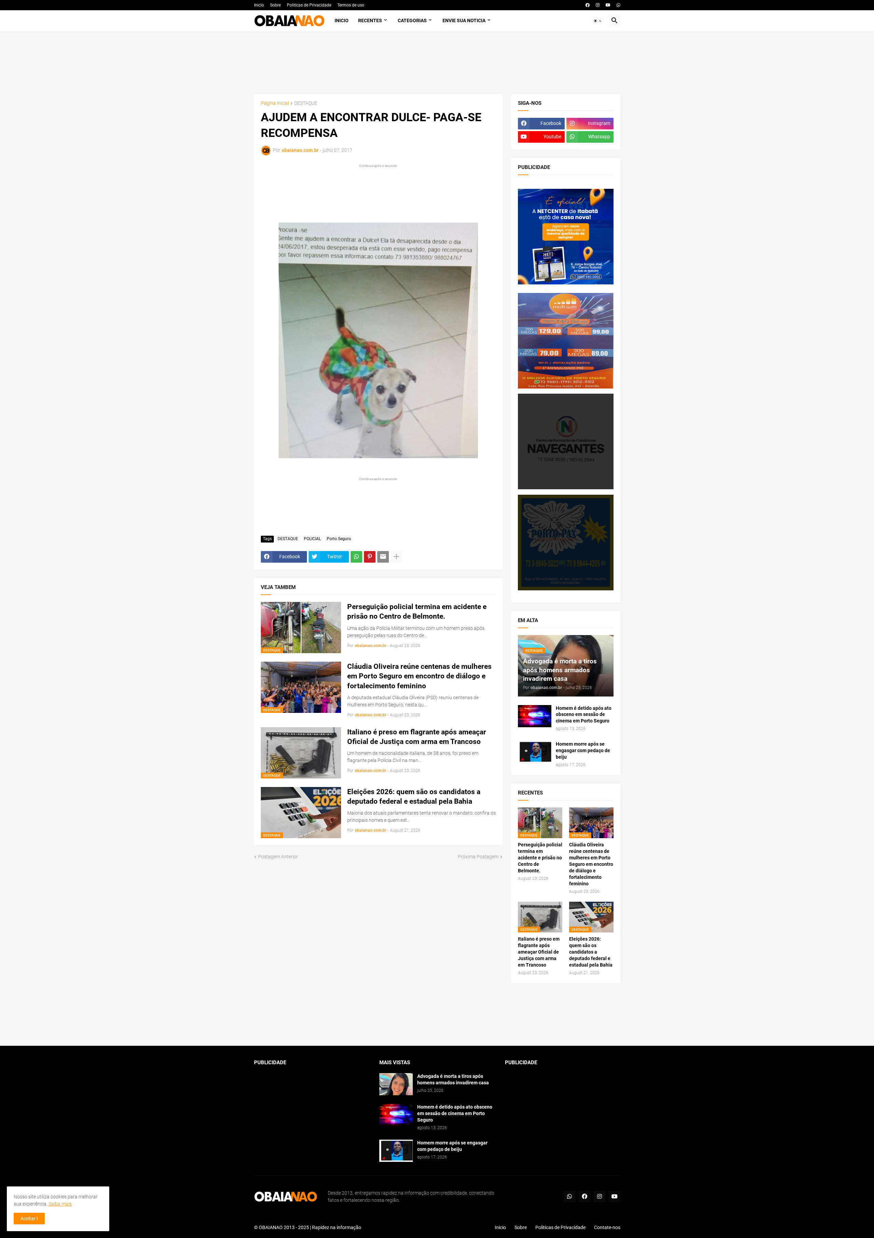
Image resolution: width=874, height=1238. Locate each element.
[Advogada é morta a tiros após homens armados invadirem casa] (396, 1084)
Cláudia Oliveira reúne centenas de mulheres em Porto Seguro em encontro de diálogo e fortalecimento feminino (419, 676)
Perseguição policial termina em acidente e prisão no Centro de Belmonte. (417, 611)
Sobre (275, 5)
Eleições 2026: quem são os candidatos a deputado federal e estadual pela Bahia (413, 796)
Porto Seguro (339, 538)
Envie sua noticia (463, 20)
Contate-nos (607, 1227)
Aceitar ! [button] (29, 1218)
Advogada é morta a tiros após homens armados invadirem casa (453, 1079)
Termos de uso (350, 5)
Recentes (370, 20)
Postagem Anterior (278, 856)
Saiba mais (60, 1204)
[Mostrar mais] (396, 557)
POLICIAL (312, 538)
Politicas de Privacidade (309, 5)
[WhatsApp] (356, 557)
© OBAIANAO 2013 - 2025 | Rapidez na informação (307, 1227)
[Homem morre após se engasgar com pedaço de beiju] (534, 752)
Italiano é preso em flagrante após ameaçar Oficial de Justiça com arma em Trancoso (416, 737)
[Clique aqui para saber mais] (437, 1014)
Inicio (259, 5)
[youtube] (608, 5)
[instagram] (598, 5)
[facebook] (588, 5)
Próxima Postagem (478, 856)
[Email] (383, 557)
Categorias (412, 20)
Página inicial (275, 103)
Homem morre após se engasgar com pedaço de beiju (583, 750)
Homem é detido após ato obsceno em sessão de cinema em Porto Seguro (583, 714)
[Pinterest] (370, 557)
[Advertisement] (437, 62)
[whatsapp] (618, 5)
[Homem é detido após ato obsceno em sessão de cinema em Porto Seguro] (534, 716)
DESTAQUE (305, 103)
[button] (598, 20)
